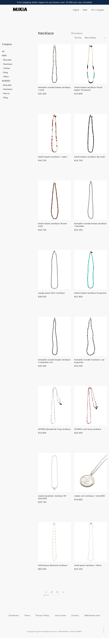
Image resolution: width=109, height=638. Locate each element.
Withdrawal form (92, 615)
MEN (4, 55)
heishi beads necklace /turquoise (90, 293)
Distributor (14, 615)
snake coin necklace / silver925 (89, 496)
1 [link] (46, 592)
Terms (27, 615)
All (3, 51)
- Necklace (7, 64)
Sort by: (78, 37)
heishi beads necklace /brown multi (52, 224)
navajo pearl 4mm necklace (51, 293)
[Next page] (63, 592)
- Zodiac (6, 68)
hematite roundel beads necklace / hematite (90, 224)
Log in (76, 10)
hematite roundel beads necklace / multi (54, 88)
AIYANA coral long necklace (87, 429)
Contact (75, 615)
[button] (104, 10)
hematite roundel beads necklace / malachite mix (54, 361)
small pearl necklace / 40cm (87, 565)
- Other (5, 76)
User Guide (60, 615)
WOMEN (6, 81)
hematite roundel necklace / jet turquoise (89, 361)
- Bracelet (6, 60)
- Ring (5, 72)
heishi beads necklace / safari (52, 157)
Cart (85, 10)
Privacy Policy (42, 615)
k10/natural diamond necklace (52, 565)
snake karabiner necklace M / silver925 (52, 497)
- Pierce (6, 93)
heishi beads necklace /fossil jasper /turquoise (88, 88)
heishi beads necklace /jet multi (89, 157)
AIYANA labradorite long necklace (54, 429)
